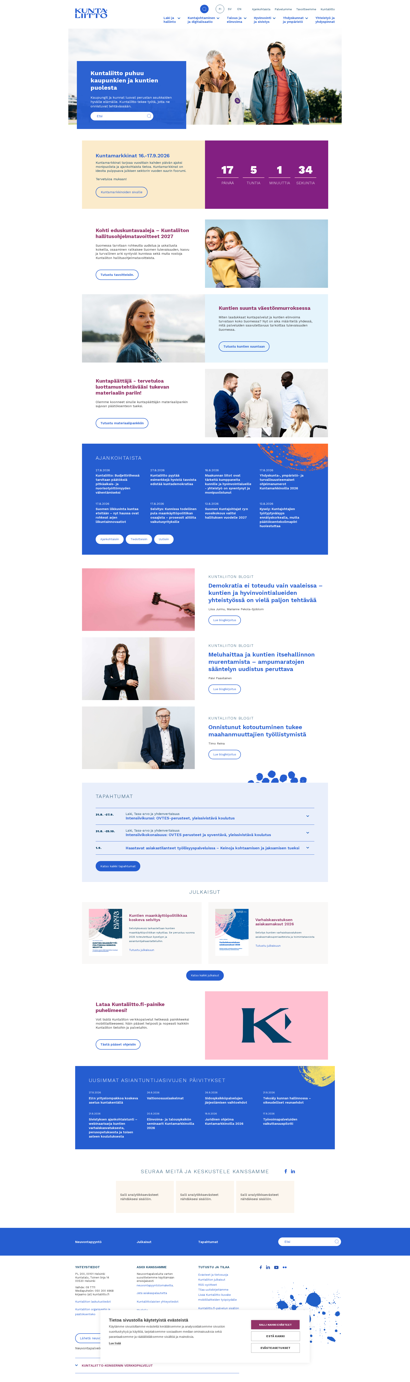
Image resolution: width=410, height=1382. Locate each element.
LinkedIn (293, 1171)
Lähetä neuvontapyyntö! (99, 1338)
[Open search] (204, 9)
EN (239, 9)
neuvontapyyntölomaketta (155, 1285)
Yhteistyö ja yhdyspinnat (325, 20)
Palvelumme (283, 9)
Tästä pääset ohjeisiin (118, 1044)
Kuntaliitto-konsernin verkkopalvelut (117, 1365)
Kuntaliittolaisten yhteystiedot (158, 1301)
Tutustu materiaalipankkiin (122, 423)
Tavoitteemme (306, 9)
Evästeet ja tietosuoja (213, 1274)
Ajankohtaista (261, 9)
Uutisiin (164, 539)
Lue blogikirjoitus (224, 620)
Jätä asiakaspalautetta (152, 1293)
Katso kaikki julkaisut (205, 975)
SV (229, 9)
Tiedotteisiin (138, 539)
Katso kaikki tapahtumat (118, 866)
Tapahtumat (208, 1242)
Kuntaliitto (328, 9)
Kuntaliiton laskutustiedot (93, 1301)
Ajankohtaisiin (109, 539)
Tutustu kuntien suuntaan (244, 346)
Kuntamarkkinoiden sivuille (124, 193)
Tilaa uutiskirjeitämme (213, 1289)
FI (220, 9)
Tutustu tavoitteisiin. (117, 275)
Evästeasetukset (276, 1348)
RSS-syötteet (207, 1284)
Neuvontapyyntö (88, 1242)
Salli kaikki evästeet (275, 1324)
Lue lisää (115, 1343)
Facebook (286, 1171)
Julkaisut (144, 1242)
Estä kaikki (275, 1336)
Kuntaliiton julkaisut (211, 1279)
